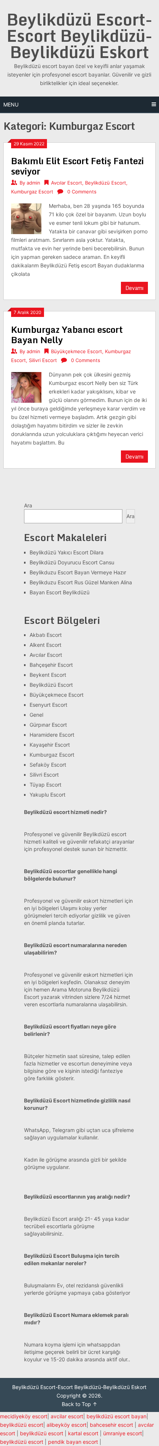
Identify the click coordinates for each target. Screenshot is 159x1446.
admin (33, 183)
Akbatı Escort (46, 635)
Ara (28, 505)
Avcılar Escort (66, 183)
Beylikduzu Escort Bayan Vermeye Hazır (78, 572)
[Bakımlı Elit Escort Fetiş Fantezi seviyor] (26, 218)
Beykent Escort (48, 675)
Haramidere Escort (52, 735)
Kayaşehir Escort (50, 744)
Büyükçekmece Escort (76, 351)
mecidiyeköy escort (23, 1416)
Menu (10, 104)
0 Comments (82, 192)
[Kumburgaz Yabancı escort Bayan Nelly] (26, 386)
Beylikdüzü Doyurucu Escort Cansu (72, 562)
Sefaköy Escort (48, 764)
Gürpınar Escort (48, 725)
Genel (36, 715)
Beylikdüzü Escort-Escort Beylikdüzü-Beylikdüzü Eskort (79, 35)
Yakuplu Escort (47, 794)
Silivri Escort (43, 360)
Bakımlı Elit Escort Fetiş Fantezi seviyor (77, 165)
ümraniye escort (122, 1433)
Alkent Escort (45, 645)
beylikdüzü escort (21, 1425)
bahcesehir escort (111, 1425)
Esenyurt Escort (48, 705)
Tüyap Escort (45, 784)
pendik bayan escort (73, 1442)
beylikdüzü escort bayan (116, 1416)
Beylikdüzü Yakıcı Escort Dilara (67, 552)
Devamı (134, 288)
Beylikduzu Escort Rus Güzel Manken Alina (81, 582)
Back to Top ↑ (79, 1404)
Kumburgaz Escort (32, 192)
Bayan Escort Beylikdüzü (59, 592)
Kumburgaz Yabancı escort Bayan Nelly (67, 334)
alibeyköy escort (67, 1425)
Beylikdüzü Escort (105, 183)
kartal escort (83, 1433)
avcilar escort (67, 1416)
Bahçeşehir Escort (51, 665)
